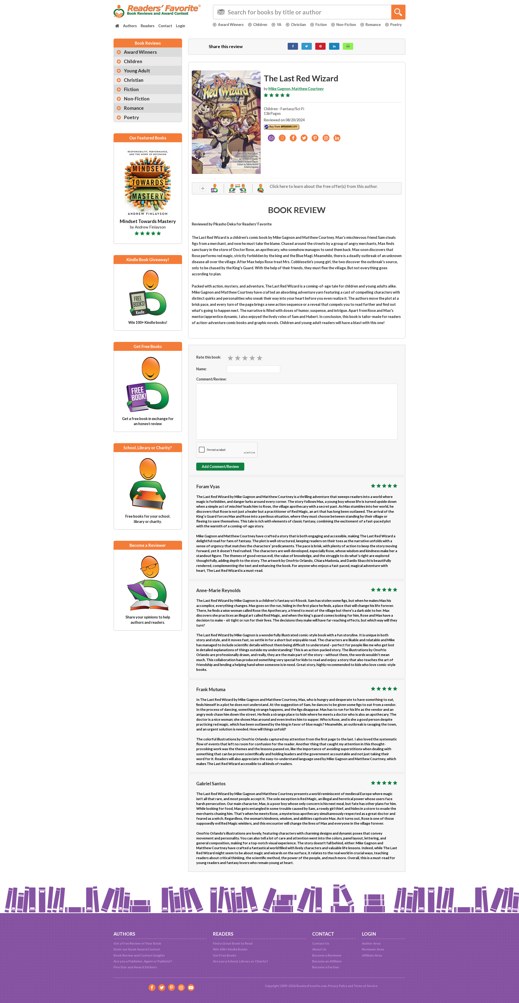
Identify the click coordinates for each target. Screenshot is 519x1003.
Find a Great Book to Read (232, 943)
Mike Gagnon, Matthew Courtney (296, 88)
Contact (165, 26)
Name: (201, 369)
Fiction (321, 24)
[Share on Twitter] (306, 46)
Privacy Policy (337, 986)
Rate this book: (208, 357)
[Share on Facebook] (293, 46)
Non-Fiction (346, 24)
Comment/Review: (211, 379)
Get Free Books (224, 955)
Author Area (371, 943)
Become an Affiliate (327, 961)
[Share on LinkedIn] (334, 46)
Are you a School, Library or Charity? (240, 961)
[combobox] (309, 12)
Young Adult (137, 70)
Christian (298, 24)
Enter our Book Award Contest (137, 949)
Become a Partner (325, 967)
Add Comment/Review (220, 466)
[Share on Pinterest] (320, 46)
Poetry (396, 24)
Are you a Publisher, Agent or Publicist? (143, 961)
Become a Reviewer (327, 955)
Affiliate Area (372, 955)
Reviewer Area (373, 949)
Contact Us (320, 943)
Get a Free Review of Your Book (137, 943)
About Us (319, 949)
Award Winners (231, 24)
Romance (373, 24)
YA (279, 24)
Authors (130, 26)
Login (180, 26)
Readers (147, 26)
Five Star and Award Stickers (135, 967)
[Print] (348, 46)
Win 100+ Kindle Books (230, 949)
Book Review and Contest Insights (139, 955)
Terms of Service (365, 986)
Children (260, 24)
